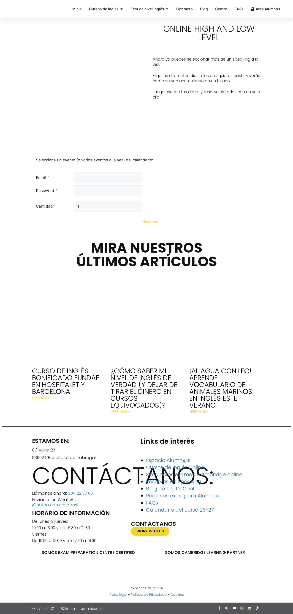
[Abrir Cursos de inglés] (121, 9)
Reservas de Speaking (173, 481)
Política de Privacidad (149, 594)
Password (45, 190)
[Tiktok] (257, 608)
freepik (158, 588)
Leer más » (41, 397)
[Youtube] (234, 608)
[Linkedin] (249, 608)
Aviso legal (118, 594)
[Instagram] (227, 608)
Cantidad (44, 206)
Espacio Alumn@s (168, 460)
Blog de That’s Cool (170, 488)
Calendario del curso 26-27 (180, 509)
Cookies (177, 594)
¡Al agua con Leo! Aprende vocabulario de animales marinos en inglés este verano (220, 388)
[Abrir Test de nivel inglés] (167, 9)
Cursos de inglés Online (175, 467)
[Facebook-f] (219, 608)
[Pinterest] (242, 608)
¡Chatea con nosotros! (55, 505)
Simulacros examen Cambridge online (194, 474)
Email (41, 177)
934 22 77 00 (80, 493)
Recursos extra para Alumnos (182, 495)
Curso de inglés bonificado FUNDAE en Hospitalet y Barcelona (65, 381)
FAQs (152, 502)
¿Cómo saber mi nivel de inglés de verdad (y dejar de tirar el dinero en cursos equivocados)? (144, 388)
